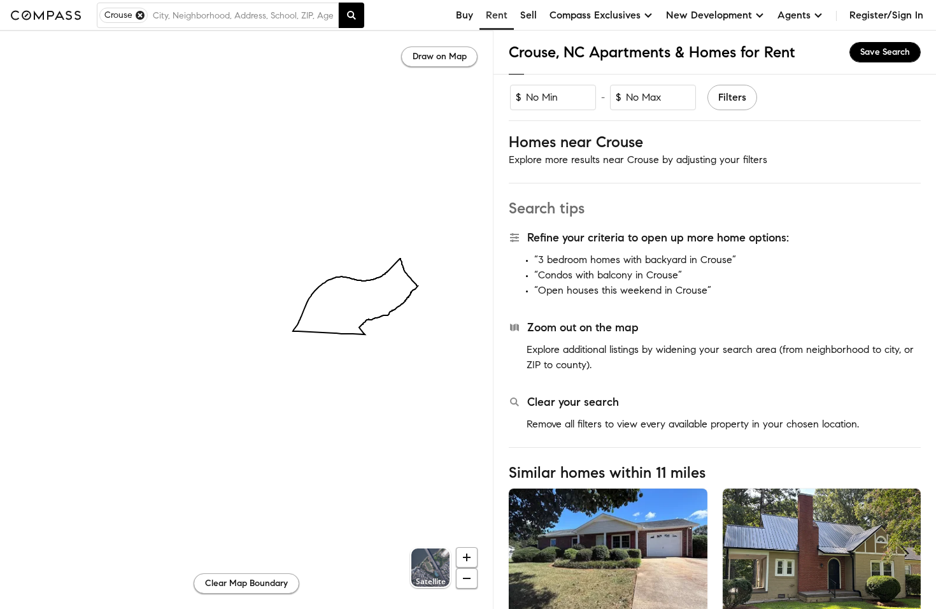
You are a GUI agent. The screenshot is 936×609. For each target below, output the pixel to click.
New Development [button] (709, 15)
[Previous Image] (524, 554)
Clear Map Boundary (246, 583)
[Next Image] (692, 554)
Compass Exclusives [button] (595, 15)
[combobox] (243, 15)
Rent (496, 15)
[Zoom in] (467, 557)
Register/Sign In (886, 15)
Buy (464, 15)
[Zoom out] (467, 578)
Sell (528, 15)
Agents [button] (794, 15)
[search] (351, 15)
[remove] (140, 15)
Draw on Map (440, 56)
